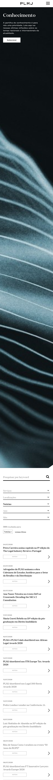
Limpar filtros (20, 532)
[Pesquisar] (47, 476)
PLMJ (26, 1)
